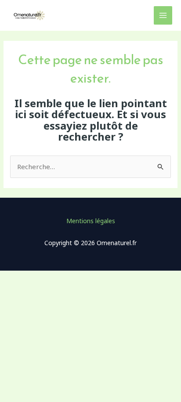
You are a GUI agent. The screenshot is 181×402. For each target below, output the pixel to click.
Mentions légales (90, 221)
